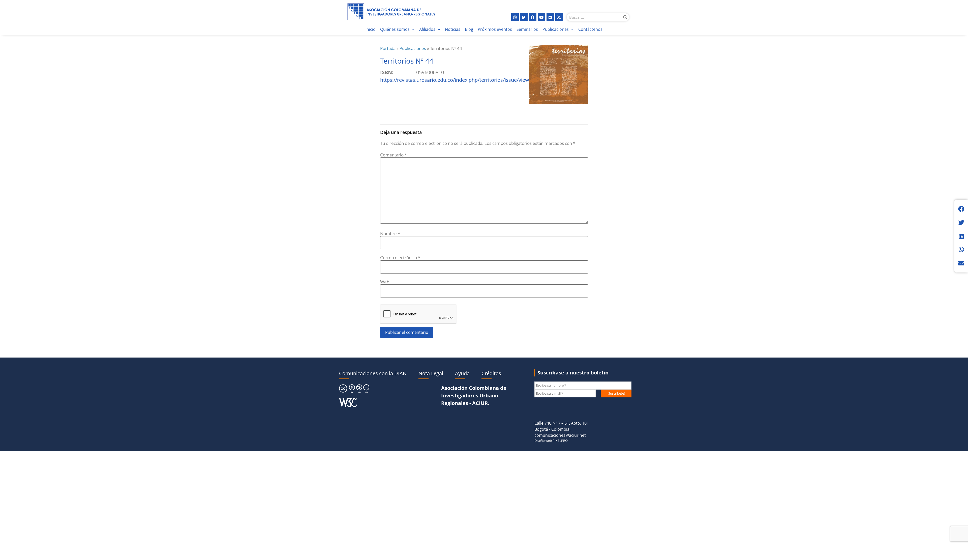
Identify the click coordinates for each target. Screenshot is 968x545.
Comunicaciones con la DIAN (373, 373)
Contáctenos (590, 29)
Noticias (452, 29)
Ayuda (462, 373)
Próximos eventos (495, 29)
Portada (388, 48)
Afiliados (427, 29)
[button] (961, 209)
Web (384, 282)
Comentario (393, 155)
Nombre (390, 233)
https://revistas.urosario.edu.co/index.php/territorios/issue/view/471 (459, 79)
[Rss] (559, 17)
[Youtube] (541, 17)
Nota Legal (430, 373)
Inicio (371, 29)
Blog (469, 29)
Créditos (491, 373)
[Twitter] (524, 17)
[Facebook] (532, 17)
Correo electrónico (400, 257)
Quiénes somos (395, 29)
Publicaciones (555, 29)
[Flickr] (550, 17)
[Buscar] (625, 17)
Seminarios (527, 29)
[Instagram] (515, 17)
